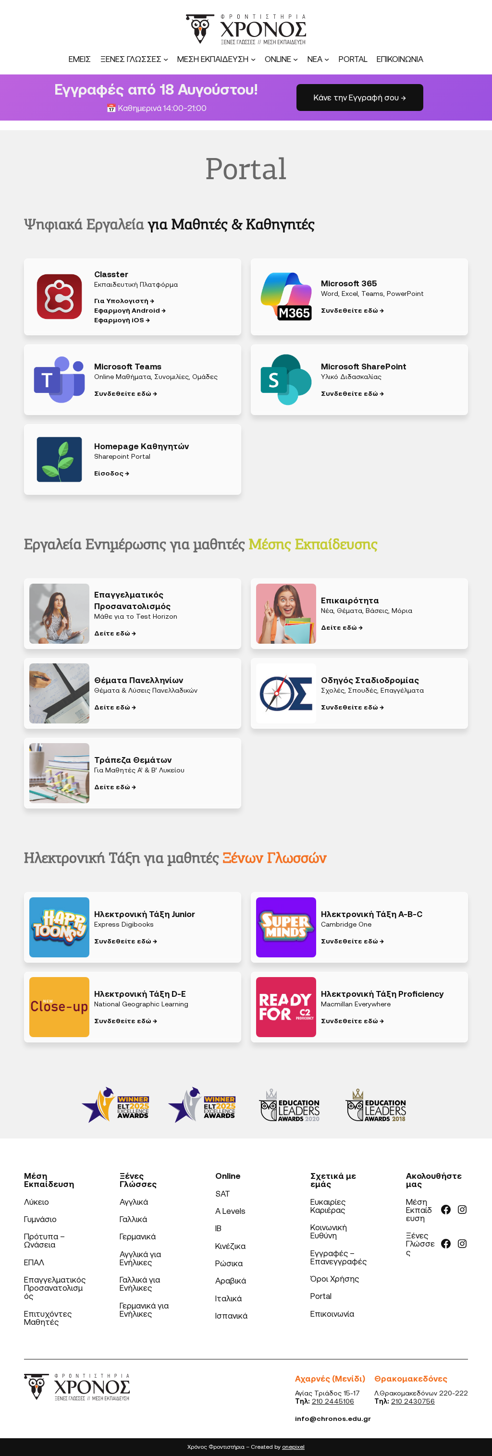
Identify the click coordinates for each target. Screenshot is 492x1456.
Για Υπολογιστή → (124, 301)
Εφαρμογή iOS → (122, 320)
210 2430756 (413, 1401)
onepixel (293, 1447)
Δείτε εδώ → (115, 633)
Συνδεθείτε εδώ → (352, 310)
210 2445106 (333, 1401)
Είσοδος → (111, 473)
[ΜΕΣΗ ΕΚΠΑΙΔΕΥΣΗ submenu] (253, 59)
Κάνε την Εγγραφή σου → (360, 97)
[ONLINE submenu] (295, 59)
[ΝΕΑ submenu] (326, 59)
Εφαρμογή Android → (130, 310)
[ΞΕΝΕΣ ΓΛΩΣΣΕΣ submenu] (165, 59)
